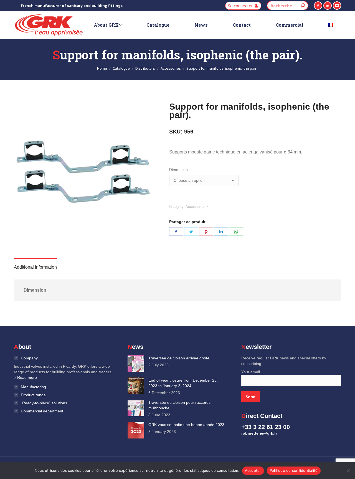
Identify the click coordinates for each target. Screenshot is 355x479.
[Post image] (136, 363)
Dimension (178, 169)
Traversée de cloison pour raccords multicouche (179, 405)
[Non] (348, 470)
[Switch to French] (331, 25)
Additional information (35, 267)
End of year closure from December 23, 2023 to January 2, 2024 (183, 383)
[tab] (35, 264)
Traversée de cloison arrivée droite (178, 358)
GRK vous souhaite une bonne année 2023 (186, 424)
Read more (27, 377)
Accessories (196, 207)
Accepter (253, 470)
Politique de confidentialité (294, 470)
